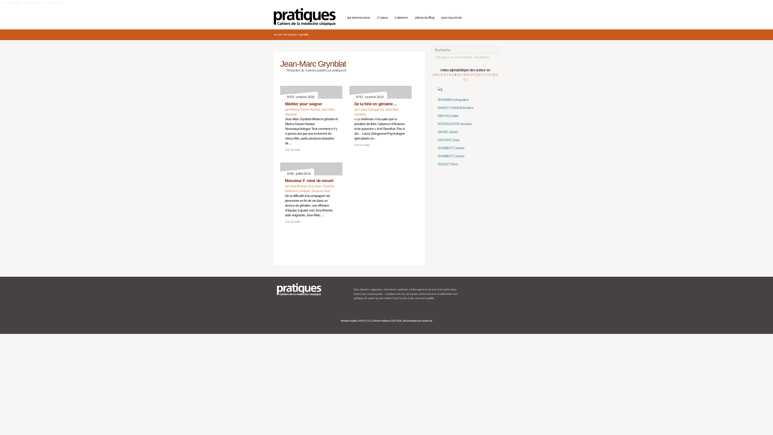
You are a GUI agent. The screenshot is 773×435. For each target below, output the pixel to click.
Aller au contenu (32, 2)
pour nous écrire (451, 17)
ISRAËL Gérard (448, 132)
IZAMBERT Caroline (451, 148)
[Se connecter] (494, 17)
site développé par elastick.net (417, 320)
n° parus (382, 17)
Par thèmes (481, 57)
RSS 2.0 (363, 320)
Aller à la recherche (52, 2)
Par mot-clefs (463, 57)
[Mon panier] (480, 17)
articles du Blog (424, 17)
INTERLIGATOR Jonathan (455, 124)
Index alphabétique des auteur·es (465, 70)
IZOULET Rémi (448, 164)
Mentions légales (349, 320)
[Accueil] (306, 17)
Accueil (277, 34)
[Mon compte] (487, 17)
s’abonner (401, 17)
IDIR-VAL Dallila (448, 116)
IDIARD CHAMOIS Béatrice (455, 108)
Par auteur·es (444, 57)
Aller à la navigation (12, 2)
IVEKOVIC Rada (449, 140)
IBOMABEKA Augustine (453, 100)
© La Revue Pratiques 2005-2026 (385, 320)
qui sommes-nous (358, 17)
